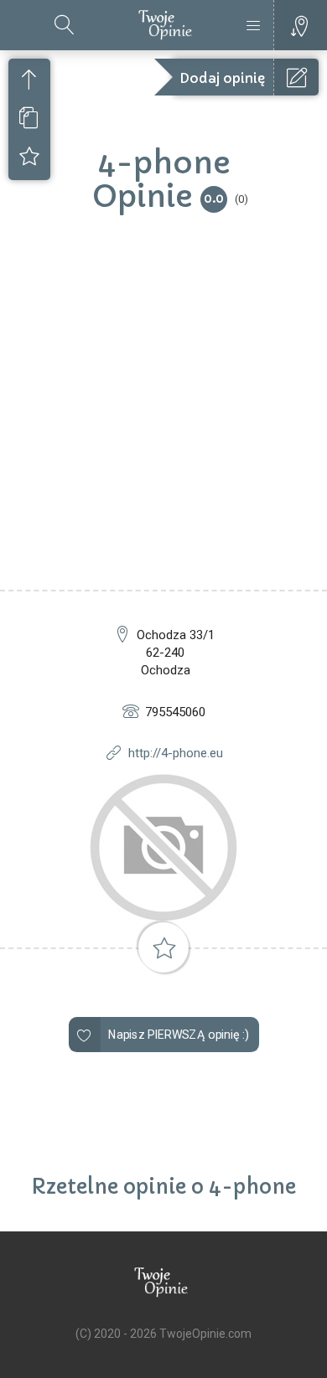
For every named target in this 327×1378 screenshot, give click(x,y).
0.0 (214, 198)
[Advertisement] (163, 418)
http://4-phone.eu (175, 753)
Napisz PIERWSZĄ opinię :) (178, 1034)
